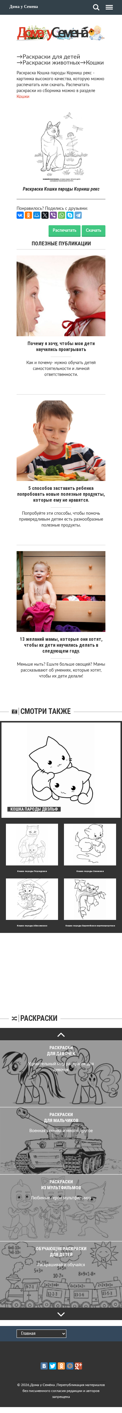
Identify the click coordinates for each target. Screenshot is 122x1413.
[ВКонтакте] (20, 215)
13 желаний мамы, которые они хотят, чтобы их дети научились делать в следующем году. (61, 645)
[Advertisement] (61, 970)
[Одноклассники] (28, 215)
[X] (45, 215)
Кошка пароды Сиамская (90, 871)
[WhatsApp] (61, 215)
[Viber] (53, 215)
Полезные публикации (61, 243)
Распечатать (64, 230)
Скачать (93, 230)
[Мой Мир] (36, 215)
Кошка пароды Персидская (32, 871)
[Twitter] (52, 1365)
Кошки (95, 63)
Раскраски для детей (51, 57)
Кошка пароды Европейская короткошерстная (90, 925)
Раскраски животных (51, 63)
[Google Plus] (78, 1365)
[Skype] (69, 215)
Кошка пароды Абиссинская (32, 925)
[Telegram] (78, 215)
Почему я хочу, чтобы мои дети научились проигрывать (61, 346)
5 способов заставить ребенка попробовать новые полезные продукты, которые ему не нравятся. (61, 494)
